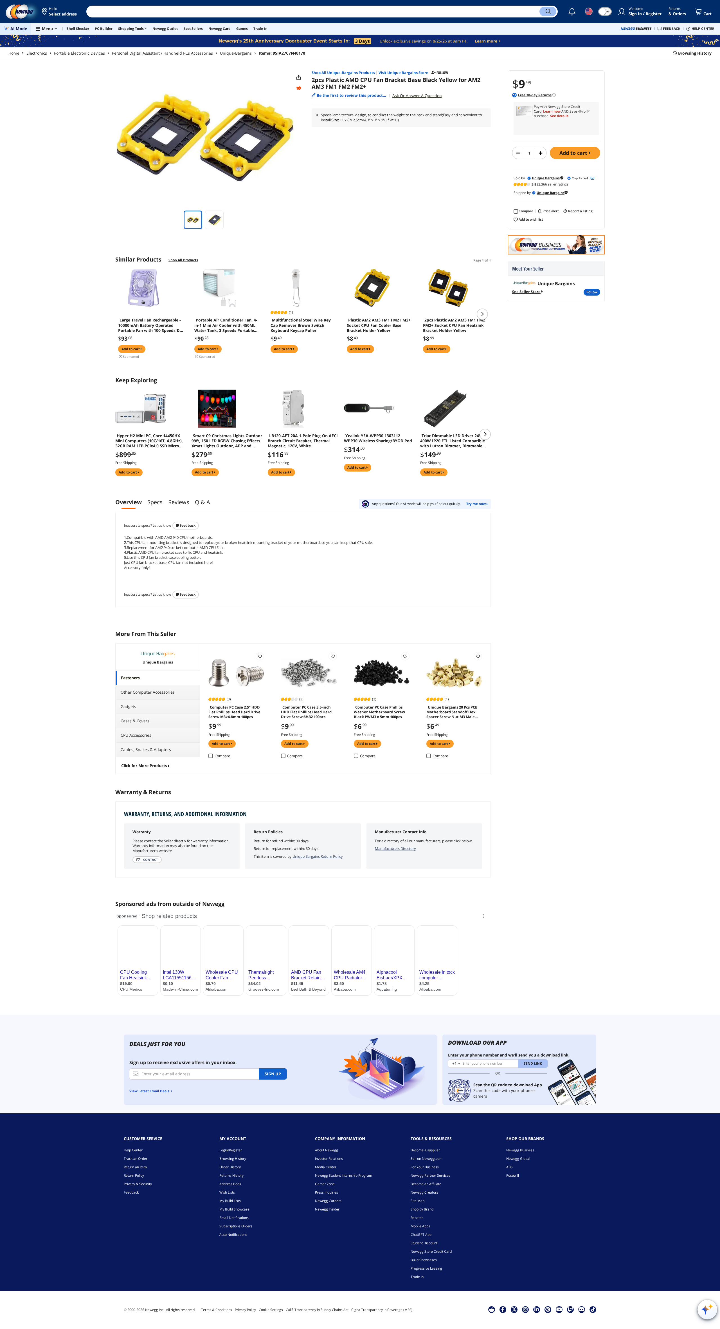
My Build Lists (230, 1200)
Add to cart (574, 152)
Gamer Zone (325, 1183)
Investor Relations (329, 1158)
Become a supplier (425, 1150)
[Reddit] (298, 88)
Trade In (417, 1276)
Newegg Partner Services (430, 1175)
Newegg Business (520, 1150)
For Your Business (425, 1167)
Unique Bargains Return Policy (317, 856)
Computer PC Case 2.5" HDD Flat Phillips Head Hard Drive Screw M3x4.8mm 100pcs (234, 712)
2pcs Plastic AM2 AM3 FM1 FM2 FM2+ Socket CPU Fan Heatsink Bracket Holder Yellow (454, 325)
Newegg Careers (328, 1200)
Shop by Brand (422, 1209)
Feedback (187, 525)
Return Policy (134, 1175)
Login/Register (230, 1150)
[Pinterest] (547, 1309)
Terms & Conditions (216, 1309)
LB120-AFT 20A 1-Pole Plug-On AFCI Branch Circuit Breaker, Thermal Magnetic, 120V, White (303, 440)
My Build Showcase (234, 1209)
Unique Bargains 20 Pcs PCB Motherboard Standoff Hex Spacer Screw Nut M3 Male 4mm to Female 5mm (452, 712)
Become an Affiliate (426, 1183)
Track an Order (135, 1158)
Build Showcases (424, 1259)
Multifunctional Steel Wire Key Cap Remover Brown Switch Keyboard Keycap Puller (301, 325)
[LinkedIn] (536, 1309)
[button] (59, 11)
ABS (509, 1167)
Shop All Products (183, 260)
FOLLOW (591, 292)
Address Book (230, 1183)
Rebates (417, 1217)
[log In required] (260, 656)
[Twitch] (570, 1309)
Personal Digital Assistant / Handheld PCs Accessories (162, 53)
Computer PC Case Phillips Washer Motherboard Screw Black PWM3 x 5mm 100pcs (379, 712)
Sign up (273, 1073)
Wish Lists (227, 1192)
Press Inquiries (326, 1192)
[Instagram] (525, 1309)
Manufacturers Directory (395, 848)
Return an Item (135, 1167)
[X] (514, 1309)
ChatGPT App (421, 1234)
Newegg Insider (327, 1209)
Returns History (231, 1175)
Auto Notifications (233, 1234)
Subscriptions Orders (235, 1226)
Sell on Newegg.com (426, 1158)
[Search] (547, 11)
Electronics (36, 53)
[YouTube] (559, 1309)
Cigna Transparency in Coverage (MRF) (381, 1309)
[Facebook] (502, 1309)
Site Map (417, 1200)
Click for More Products (144, 765)
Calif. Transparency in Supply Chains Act (317, 1309)
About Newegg (326, 1150)
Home (13, 53)
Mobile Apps (420, 1226)
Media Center (325, 1167)
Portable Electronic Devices (79, 53)
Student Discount (424, 1243)
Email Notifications (234, 1217)
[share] (299, 78)
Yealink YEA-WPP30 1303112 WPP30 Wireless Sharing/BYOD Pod (378, 438)
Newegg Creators (424, 1192)
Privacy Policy (245, 1309)
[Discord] (581, 1309)
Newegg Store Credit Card (431, 1251)
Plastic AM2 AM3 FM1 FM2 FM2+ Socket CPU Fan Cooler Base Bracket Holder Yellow (379, 325)
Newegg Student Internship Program (343, 1175)
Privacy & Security (138, 1183)
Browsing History (232, 1158)
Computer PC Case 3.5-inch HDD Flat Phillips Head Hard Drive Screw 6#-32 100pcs (306, 712)
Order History (230, 1167)
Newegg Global (518, 1158)
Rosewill (512, 1175)
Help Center (133, 1150)
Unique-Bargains (236, 53)
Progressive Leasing (426, 1268)
